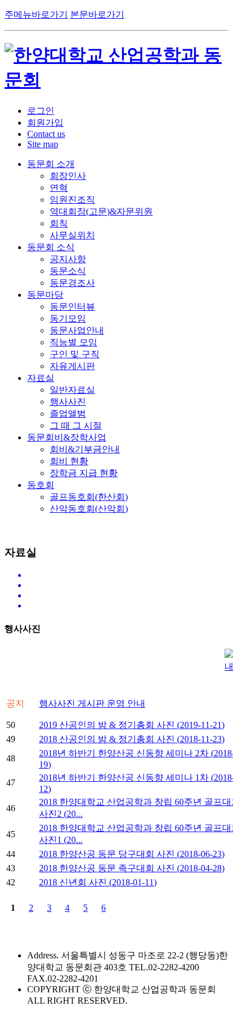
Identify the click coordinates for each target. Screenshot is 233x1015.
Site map (42, 144)
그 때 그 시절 (76, 425)
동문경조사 (72, 283)
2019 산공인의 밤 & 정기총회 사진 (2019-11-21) (132, 725)
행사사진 (68, 401)
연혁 (59, 187)
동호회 (40, 485)
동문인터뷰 (72, 306)
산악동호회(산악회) (89, 508)
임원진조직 (72, 199)
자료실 (40, 378)
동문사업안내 (77, 330)
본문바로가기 (97, 14)
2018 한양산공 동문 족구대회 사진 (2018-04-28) (132, 868)
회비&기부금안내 (85, 449)
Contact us (46, 134)
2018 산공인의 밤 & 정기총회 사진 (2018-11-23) (132, 739)
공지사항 (68, 259)
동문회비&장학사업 (66, 437)
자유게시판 (72, 366)
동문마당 (45, 294)
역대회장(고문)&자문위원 (101, 211)
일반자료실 (72, 390)
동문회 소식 (51, 247)
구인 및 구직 (75, 354)
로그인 (40, 110)
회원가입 (45, 122)
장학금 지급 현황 (84, 473)
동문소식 (68, 271)
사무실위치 (72, 235)
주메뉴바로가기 (36, 14)
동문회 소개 (51, 164)
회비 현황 (69, 461)
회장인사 (68, 176)
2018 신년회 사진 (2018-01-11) (98, 882)
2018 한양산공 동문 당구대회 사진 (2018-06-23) (132, 854)
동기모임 (68, 318)
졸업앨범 (68, 413)
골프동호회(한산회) (89, 497)
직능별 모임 (73, 342)
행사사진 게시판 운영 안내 (92, 703)
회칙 (59, 223)
